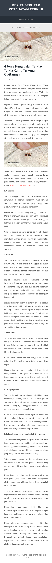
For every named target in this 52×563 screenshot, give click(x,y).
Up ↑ (27, 558)
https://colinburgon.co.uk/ (21, 185)
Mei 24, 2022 (9, 79)
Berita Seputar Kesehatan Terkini (26, 7)
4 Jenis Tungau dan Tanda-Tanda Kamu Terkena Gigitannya (23, 70)
